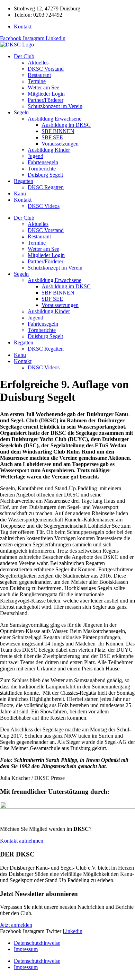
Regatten (23, 181)
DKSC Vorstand (46, 69)
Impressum (26, 949)
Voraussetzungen (60, 144)
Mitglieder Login (46, 94)
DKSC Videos (44, 206)
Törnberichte (42, 169)
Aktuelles (38, 62)
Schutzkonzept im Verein (55, 106)
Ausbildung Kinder (49, 150)
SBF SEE (52, 137)
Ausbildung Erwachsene (54, 119)
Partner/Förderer (45, 100)
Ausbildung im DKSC (66, 125)
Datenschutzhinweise (37, 943)
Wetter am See (43, 87)
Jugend (35, 156)
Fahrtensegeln (43, 162)
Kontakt (23, 200)
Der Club (24, 56)
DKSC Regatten (46, 187)
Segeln (21, 112)
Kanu (20, 193)
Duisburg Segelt (45, 175)
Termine (37, 81)
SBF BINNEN (58, 131)
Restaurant (39, 75)
